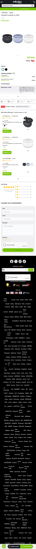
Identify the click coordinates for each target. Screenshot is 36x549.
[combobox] (17, 6)
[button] (4, 13)
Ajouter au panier (15, 546)
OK (30, 269)
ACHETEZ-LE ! (7, 131)
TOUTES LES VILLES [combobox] (22, 106)
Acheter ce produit (27, 546)
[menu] (2, 2)
